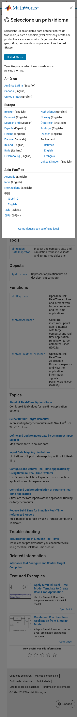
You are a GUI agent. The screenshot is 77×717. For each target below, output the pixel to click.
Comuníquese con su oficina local (38, 228)
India (7, 182)
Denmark (9, 117)
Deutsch (49, 145)
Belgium (9, 111)
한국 (7, 215)
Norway (45, 117)
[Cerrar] (71, 8)
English (48, 150)
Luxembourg (12, 156)
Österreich (47, 122)
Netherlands (48, 111)
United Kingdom (50, 161)
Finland (8, 133)
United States (12, 96)
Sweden (45, 133)
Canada (9, 91)
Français (49, 156)
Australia (9, 176)
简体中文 (13, 198)
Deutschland (12, 122)
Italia (7, 150)
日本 (7, 209)
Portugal (46, 128)
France (8, 139)
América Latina (13, 85)
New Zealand (12, 187)
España (9, 128)
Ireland (8, 145)
